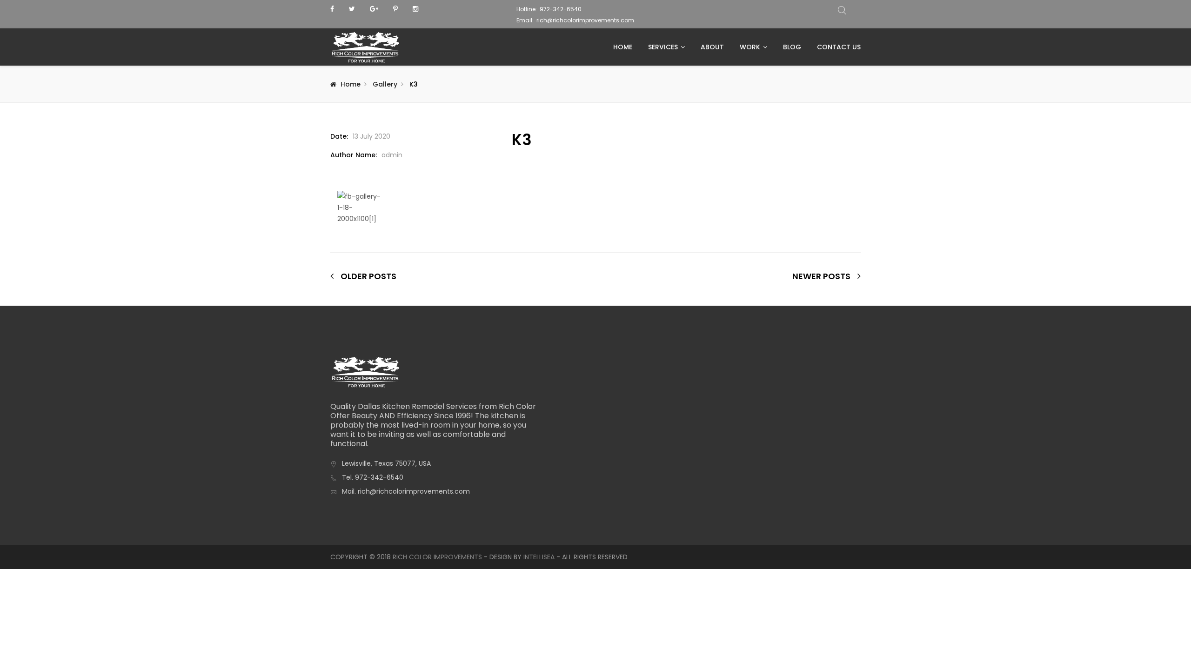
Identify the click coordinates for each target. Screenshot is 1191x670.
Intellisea (539, 557)
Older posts (368, 276)
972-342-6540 (561, 9)
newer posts (821, 276)
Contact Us (839, 47)
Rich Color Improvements (437, 557)
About (712, 47)
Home (622, 47)
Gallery (385, 84)
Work (750, 47)
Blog (792, 47)
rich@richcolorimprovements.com (585, 20)
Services (663, 47)
